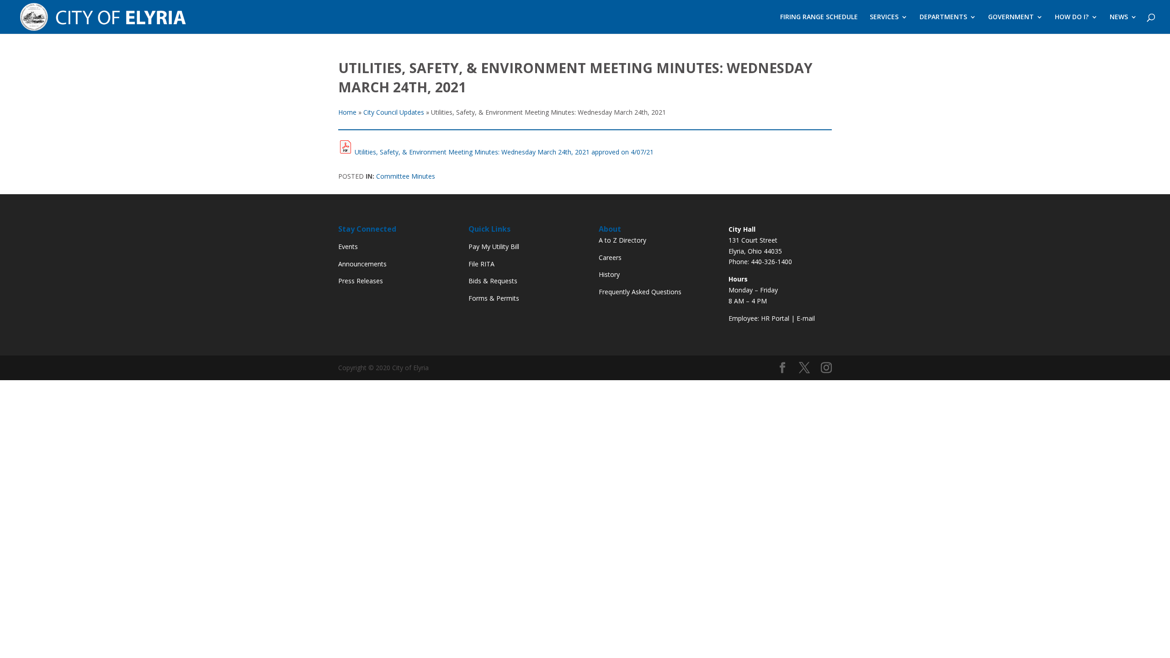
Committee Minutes (405, 176)
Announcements (362, 264)
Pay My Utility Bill (493, 246)
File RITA (481, 264)
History (609, 274)
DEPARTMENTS (943, 17)
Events (348, 246)
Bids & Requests (492, 280)
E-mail (806, 318)
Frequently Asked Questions (640, 291)
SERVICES (884, 17)
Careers (610, 257)
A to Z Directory (622, 240)
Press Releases (360, 280)
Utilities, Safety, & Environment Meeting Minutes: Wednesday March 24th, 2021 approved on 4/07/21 (504, 152)
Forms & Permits (493, 298)
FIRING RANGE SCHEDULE (819, 17)
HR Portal (775, 318)
